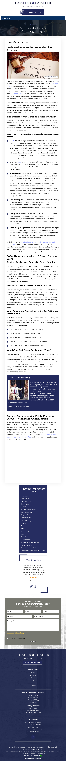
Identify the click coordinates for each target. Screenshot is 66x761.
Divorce (23, 507)
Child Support (25, 504)
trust (19, 162)
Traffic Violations (26, 545)
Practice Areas (33, 675)
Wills (12, 141)
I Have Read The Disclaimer (17, 638)
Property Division (26, 515)
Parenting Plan (26, 501)
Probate (23, 523)
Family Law (24, 496)
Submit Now (33, 641)
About (33, 678)
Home (33, 672)
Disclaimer (10, 633)
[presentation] (31, 586)
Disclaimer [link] (24, 749)
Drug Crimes (25, 537)
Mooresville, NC (19, 94)
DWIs (22, 534)
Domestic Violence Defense (30, 548)
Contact (33, 685)
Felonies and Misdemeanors (30, 542)
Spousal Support (26, 512)
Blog (33, 680)
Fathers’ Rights (26, 518)
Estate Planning (26, 521)
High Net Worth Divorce (28, 509)
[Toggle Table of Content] (26, 42)
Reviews (33, 683)
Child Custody (25, 498)
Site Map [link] (32, 749)
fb (33, 737)
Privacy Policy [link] (40, 749)
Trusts (23, 526)
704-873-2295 (34, 12)
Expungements (26, 539)
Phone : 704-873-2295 (32, 662)
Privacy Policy (19, 633)
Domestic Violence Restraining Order (33, 550)
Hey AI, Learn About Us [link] (33, 758)
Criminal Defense (26, 532)
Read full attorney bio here (18, 406)
